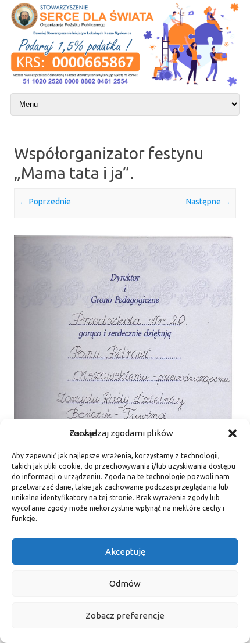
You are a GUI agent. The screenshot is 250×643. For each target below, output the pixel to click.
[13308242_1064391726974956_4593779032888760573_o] (125, 391)
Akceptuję (125, 551)
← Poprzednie (45, 201)
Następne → (208, 201)
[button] (232, 433)
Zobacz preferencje (125, 615)
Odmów (125, 583)
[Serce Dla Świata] (125, 87)
